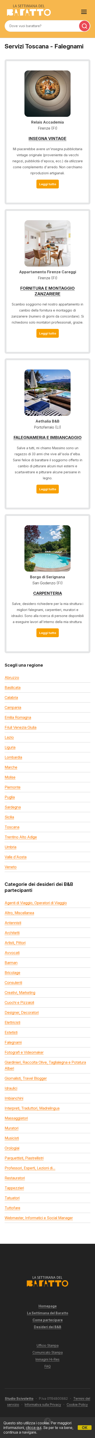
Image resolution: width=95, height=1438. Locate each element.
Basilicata (13, 687)
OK (84, 1427)
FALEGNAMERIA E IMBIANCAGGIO (48, 437)
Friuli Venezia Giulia (20, 727)
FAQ (48, 1366)
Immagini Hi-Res (47, 1359)
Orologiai (12, 1148)
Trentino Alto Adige (21, 837)
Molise (10, 777)
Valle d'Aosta (16, 857)
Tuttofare (12, 1208)
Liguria (10, 747)
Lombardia (13, 757)
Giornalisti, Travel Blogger (26, 1078)
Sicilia (9, 817)
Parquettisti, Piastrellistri (24, 1158)
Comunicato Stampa (48, 1352)
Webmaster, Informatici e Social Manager (39, 1217)
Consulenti (13, 982)
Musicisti (12, 1138)
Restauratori (15, 1178)
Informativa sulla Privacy (43, 1404)
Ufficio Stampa (48, 1345)
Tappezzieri (14, 1188)
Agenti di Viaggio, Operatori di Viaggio (36, 902)
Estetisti (11, 1032)
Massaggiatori (16, 1118)
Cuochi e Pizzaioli (19, 1002)
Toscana (12, 827)
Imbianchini (14, 1098)
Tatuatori (12, 1198)
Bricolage (12, 972)
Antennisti (13, 922)
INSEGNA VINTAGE (47, 138)
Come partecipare (48, 1320)
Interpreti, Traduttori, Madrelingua (32, 1108)
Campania (13, 707)
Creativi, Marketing (20, 992)
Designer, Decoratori (22, 1012)
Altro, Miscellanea (19, 912)
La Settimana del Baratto (47, 1313)
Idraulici (11, 1088)
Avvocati (12, 952)
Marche (11, 767)
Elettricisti (12, 1022)
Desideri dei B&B (47, 1327)
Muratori (11, 1128)
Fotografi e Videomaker (24, 1052)
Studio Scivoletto (19, 1398)
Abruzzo (12, 677)
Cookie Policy (77, 1404)
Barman (11, 962)
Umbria (10, 847)
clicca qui (33, 1427)
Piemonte (13, 787)
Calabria (11, 697)
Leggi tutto (47, 184)
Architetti (12, 932)
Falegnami (13, 1042)
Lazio (9, 737)
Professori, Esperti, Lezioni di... (30, 1168)
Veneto (11, 867)
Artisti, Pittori (15, 942)
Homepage (48, 1306)
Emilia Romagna (18, 717)
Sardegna (13, 807)
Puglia (10, 797)
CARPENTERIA (47, 593)
